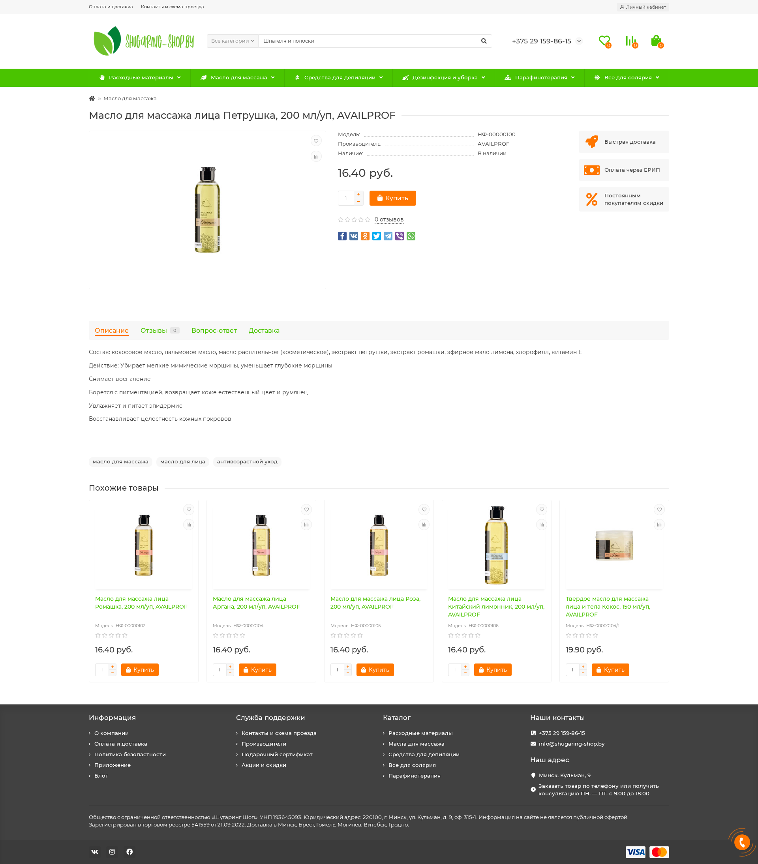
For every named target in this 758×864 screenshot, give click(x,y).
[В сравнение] (316, 156)
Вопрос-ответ (214, 330)
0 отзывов (389, 219)
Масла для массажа (416, 743)
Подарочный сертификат (277, 754)
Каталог (397, 718)
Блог (101, 775)
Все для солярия (628, 77)
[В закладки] (316, 140)
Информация (112, 718)
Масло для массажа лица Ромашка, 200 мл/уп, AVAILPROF (141, 602)
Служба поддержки (270, 718)
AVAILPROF (493, 144)
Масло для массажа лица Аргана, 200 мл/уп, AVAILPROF (256, 602)
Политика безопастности (130, 754)
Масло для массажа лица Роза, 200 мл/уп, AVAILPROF (375, 602)
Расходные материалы (141, 77)
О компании (111, 733)
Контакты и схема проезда (172, 6)
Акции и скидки (264, 765)
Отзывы (158, 330)
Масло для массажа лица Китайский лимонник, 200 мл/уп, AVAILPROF (496, 606)
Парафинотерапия (541, 77)
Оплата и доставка (111, 6)
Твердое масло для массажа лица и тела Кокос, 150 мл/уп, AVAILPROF (608, 606)
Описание (112, 330)
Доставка (264, 330)
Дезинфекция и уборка (445, 77)
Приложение (112, 765)
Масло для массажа (239, 77)
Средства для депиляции (339, 77)
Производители (264, 743)
